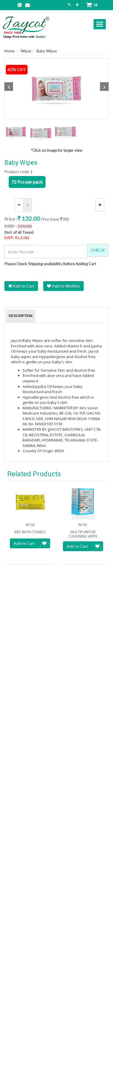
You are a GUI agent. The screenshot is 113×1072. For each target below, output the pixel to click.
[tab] (20, 316)
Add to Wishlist (65, 285)
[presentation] (20, 316)
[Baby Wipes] (56, 88)
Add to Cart (23, 285)
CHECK (98, 250)
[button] (69, 4)
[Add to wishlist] (44, 543)
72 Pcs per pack (27, 181)
